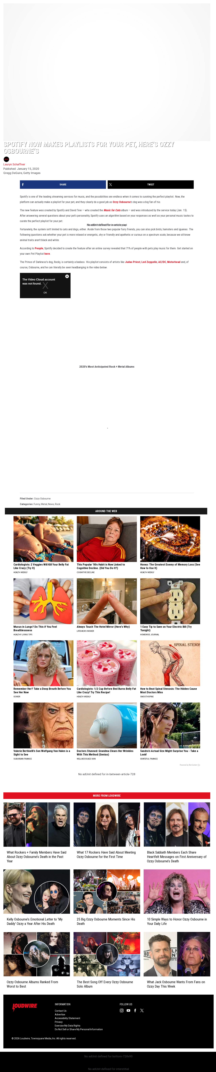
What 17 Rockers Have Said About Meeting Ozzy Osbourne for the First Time (106, 854)
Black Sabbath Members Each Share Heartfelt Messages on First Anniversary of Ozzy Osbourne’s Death (177, 856)
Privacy (59, 1022)
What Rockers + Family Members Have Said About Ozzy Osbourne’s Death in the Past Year (36, 856)
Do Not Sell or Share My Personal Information (79, 1029)
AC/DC (162, 262)
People (39, 248)
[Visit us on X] (143, 1010)
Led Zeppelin (149, 262)
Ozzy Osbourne (122, 202)
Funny (37, 504)
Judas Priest (132, 262)
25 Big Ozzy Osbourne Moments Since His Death (106, 921)
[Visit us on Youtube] (129, 1010)
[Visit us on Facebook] (136, 1010)
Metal (44, 504)
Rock (57, 504)
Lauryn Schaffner (14, 164)
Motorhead (173, 262)
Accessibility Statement (67, 1018)
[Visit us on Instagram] (123, 1010)
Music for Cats (112, 210)
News (51, 504)
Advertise (60, 1014)
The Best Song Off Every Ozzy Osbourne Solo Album (105, 984)
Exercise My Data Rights (67, 1025)
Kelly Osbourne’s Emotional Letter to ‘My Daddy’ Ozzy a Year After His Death (35, 921)
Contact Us (60, 1010)
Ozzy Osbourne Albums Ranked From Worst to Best (32, 984)
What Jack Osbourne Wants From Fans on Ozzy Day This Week (176, 984)
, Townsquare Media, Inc (42, 1038)
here (47, 253)
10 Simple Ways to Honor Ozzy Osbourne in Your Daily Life (177, 921)
